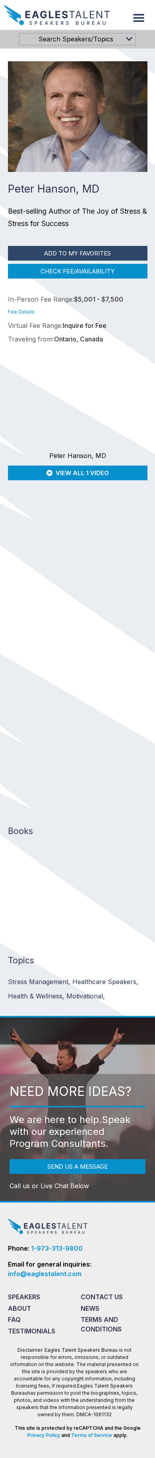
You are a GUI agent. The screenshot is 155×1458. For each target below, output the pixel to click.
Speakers (24, 1297)
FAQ (14, 1320)
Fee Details (21, 312)
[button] (139, 18)
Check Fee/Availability (77, 271)
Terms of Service (91, 1435)
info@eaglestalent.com (44, 1274)
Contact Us (102, 1297)
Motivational (85, 996)
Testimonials (31, 1331)
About (19, 1308)
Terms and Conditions (101, 1324)
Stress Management (39, 982)
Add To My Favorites (77, 253)
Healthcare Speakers (105, 982)
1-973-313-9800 (57, 1248)
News (90, 1308)
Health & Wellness (36, 996)
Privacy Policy (43, 1435)
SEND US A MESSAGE (77, 1166)
